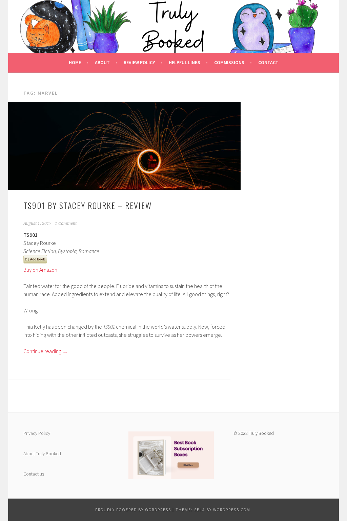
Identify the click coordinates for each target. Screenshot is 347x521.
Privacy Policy (36, 433)
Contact (268, 62)
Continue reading (45, 351)
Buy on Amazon (40, 269)
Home (75, 62)
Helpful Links (184, 62)
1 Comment (66, 223)
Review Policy (139, 62)
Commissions (229, 62)
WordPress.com (231, 509)
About (102, 62)
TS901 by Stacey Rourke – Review (87, 205)
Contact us (33, 474)
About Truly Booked (42, 453)
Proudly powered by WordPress (133, 509)
